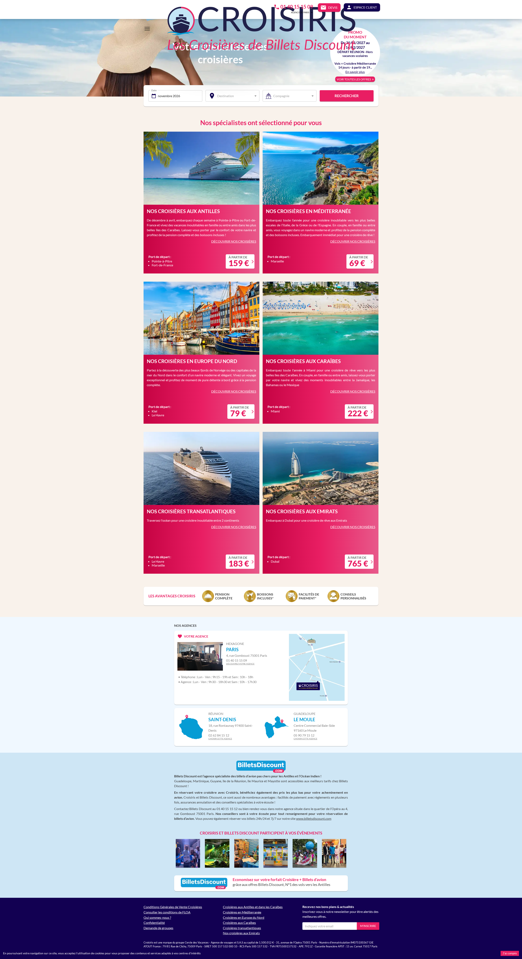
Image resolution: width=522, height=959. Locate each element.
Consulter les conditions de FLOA (167, 912)
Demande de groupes (158, 928)
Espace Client (365, 7)
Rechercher (347, 95)
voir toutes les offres (354, 79)
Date (154, 90)
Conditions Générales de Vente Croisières (173, 907)
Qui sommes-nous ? (157, 917)
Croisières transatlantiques (242, 928)
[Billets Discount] (261, 772)
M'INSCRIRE (368, 926)
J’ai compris (510, 953)
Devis (332, 7)
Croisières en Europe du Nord (243, 917)
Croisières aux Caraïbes (239, 923)
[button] (296, 12)
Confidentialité (154, 923)
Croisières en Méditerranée (242, 912)
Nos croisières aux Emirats (241, 933)
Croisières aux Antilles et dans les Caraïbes (253, 907)
